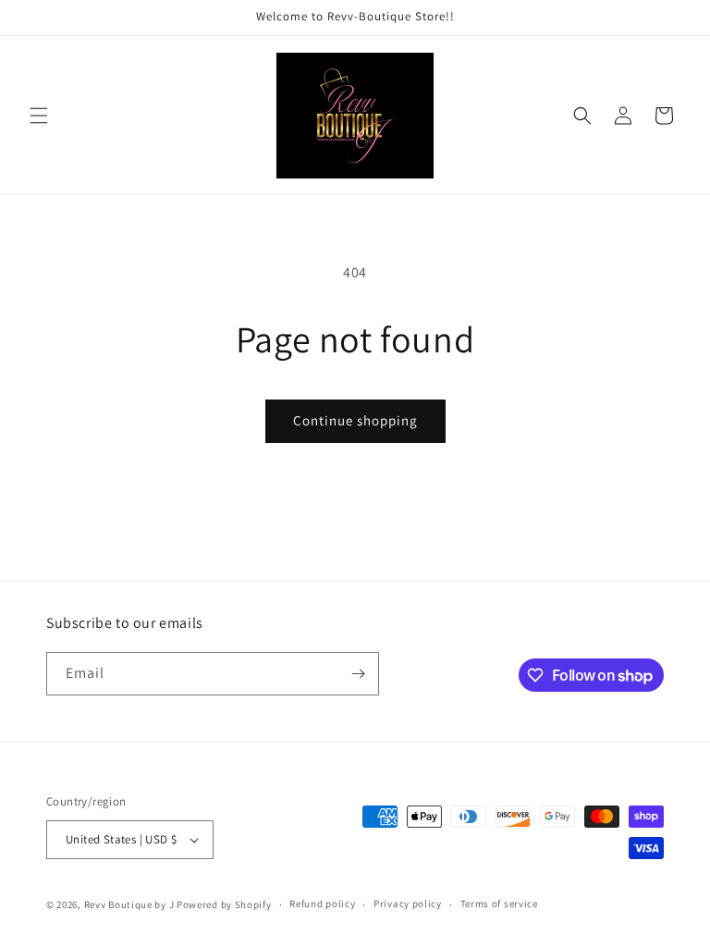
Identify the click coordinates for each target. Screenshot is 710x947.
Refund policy (322, 903)
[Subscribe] (357, 673)
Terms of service (499, 903)
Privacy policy (407, 903)
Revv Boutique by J (129, 904)
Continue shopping (355, 420)
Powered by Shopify (224, 904)
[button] (38, 115)
